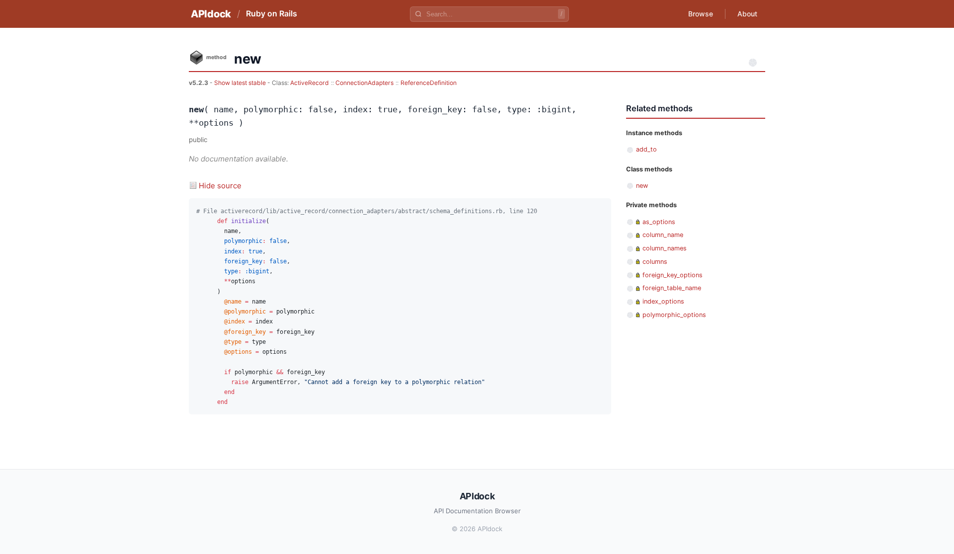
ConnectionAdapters (364, 82)
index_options (663, 301)
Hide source (220, 185)
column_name (662, 234)
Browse (700, 13)
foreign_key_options (672, 275)
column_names (664, 248)
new (642, 185)
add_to (646, 149)
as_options (658, 222)
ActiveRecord (309, 82)
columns (654, 261)
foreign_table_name (671, 288)
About (747, 13)
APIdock (211, 14)
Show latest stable (240, 82)
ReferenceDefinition (428, 82)
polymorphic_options (674, 314)
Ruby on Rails (271, 13)
